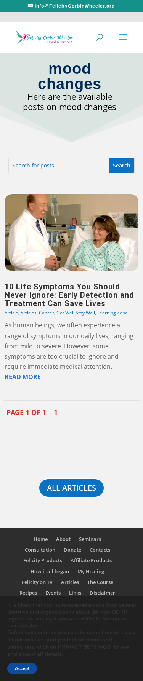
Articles (29, 312)
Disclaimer (102, 592)
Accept (22, 668)
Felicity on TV (37, 582)
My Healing (90, 571)
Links (75, 592)
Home (41, 539)
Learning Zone (112, 312)
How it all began (50, 571)
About (63, 539)
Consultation (40, 549)
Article (11, 312)
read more (23, 377)
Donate (72, 549)
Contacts (100, 549)
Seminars (90, 539)
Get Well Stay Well (75, 312)
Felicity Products (42, 560)
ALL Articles (71, 488)
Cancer (46, 312)
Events (53, 592)
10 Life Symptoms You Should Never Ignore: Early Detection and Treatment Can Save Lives (69, 295)
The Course (100, 582)
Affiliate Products (91, 560)
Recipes (28, 592)
